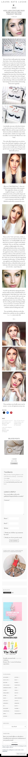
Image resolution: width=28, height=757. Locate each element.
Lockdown (5, 703)
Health (4, 698)
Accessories (5, 677)
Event (16, 687)
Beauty (14, 7)
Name (6, 518)
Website (6, 528)
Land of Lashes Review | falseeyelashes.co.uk (7, 421)
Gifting (4, 695)
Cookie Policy (4, 751)
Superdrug (10, 315)
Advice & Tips (5, 679)
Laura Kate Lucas (14, 2)
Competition (17, 685)
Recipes (16, 705)
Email (6, 523)
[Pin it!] (15, 463)
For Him (16, 692)
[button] (14, 5)
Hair (15, 695)
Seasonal (17, 708)
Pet (4, 705)
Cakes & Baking (6, 685)
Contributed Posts (7, 687)
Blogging (5, 682)
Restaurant (5, 708)
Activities (16, 677)
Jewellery (5, 700)
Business (16, 682)
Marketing (17, 703)
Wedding (5, 716)
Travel (4, 713)
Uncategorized (18, 713)
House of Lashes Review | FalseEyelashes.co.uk (19, 421)
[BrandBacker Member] (10, 638)
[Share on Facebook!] (11, 463)
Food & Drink (6, 692)
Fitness (16, 690)
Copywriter (18, 658)
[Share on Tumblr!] (17, 463)
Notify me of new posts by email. (13, 537)
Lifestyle (16, 700)
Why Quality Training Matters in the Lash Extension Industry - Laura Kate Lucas (13, 476)
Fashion (5, 690)
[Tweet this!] (13, 463)
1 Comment (14, 458)
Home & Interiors (18, 698)
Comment (7, 500)
